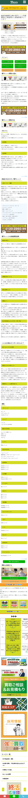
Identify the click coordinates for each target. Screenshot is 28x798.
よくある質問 (7, 774)
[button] (14, 789)
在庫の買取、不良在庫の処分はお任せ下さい (14, 764)
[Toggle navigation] (24, 2)
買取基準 (6, 778)
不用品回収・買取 (8, 759)
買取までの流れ (8, 769)
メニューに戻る (24, 117)
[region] (14, 789)
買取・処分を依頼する (14, 561)
